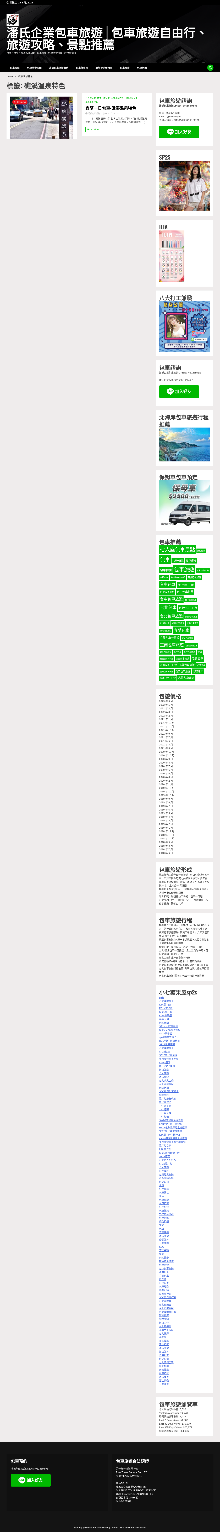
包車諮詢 (142, 67)
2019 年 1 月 (166, 827)
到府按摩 (164, 1373)
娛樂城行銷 (165, 1293)
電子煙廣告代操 (167, 1098)
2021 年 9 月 (166, 733)
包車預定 (125, 67)
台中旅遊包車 (190, 600)
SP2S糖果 (164, 1156)
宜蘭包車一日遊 (169, 637)
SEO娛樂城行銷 (167, 1297)
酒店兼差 (164, 1232)
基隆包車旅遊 (165, 631)
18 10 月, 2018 (111, 113)
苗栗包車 (201, 665)
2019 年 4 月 (166, 816)
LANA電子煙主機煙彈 (170, 1124)
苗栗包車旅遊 (183, 671)
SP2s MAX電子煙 (168, 1026)
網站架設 (164, 1095)
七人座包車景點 (177, 549)
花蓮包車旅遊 (187, 665)
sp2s (161, 997)
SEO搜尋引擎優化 (169, 1091)
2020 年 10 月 (166, 755)
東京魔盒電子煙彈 (168, 1058)
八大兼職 (164, 1073)
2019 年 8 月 (166, 802)
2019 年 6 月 (166, 809)
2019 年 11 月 (166, 791)
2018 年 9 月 (166, 842)
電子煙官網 (165, 1145)
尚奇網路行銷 (166, 1178)
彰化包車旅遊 (165, 652)
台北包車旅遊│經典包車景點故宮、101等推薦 (183, 965)
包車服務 (15, 67)
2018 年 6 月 (166, 853)
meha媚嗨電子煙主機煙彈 (173, 1138)
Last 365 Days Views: (171, 1427)
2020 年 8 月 (166, 762)
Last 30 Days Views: (170, 1423)
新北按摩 (164, 1366)
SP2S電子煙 (165, 1011)
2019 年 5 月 (166, 813)
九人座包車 (90, 98)
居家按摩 (164, 1369)
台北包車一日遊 (188, 608)
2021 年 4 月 (166, 744)
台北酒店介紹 (166, 1308)
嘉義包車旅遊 (192, 623)
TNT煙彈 (164, 1109)
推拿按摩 (164, 1171)
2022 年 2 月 (166, 715)
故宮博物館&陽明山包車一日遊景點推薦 (180, 961)
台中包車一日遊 (186, 584)
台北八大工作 (166, 1080)
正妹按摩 (164, 1340)
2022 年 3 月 (166, 712)
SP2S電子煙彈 (167, 1044)
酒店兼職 (164, 1069)
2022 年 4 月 (166, 708)
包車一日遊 (178, 560)
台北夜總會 (165, 1301)
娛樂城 (162, 1279)
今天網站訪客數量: (169, 1409)
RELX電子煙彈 (167, 1066)
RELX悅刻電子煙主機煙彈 (173, 1127)
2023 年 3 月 (166, 701)
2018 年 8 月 (166, 845)
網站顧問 (164, 1022)
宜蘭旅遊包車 (191, 646)
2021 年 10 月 (166, 730)
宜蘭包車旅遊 (172, 645)
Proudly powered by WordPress (91, 1527)
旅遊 (199, 652)
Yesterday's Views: (169, 1413)
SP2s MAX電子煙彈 (169, 1030)
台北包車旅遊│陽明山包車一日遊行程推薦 (181, 975)
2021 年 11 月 (166, 726)
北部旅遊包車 (131, 98)
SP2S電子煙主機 (168, 1055)
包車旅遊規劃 (34, 67)
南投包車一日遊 (178, 577)
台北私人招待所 (167, 1160)
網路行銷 (164, 1087)
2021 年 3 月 (166, 748)
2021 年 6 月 (166, 741)
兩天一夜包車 (103, 98)
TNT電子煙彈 (166, 1214)
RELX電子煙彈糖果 (169, 1040)
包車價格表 (82, 67)
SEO (161, 1225)
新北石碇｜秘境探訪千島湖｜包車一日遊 (180, 896)
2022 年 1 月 (166, 719)
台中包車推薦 (185, 591)
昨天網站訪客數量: (169, 1416)
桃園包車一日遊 (166, 659)
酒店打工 (164, 1355)
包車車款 (164, 1199)
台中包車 (167, 584)
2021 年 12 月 (166, 723)
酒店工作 (164, 1322)
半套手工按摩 (166, 1330)
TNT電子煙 (165, 1105)
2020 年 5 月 (166, 773)
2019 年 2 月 (166, 824)
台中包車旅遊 (171, 599)
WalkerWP (139, 1527)
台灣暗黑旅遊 (166, 1174)
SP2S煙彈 (164, 1051)
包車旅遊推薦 (202, 570)
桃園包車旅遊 (182, 658)
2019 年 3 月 (166, 820)
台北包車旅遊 (171, 616)
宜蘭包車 (182, 630)
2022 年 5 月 (166, 704)
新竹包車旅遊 (189, 652)
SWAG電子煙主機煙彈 (171, 1120)
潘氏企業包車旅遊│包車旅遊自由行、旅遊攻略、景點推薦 (107, 39)
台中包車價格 (167, 592)
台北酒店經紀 (166, 1084)
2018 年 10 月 (166, 838)
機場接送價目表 (104, 67)
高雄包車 (198, 671)
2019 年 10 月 (166, 795)
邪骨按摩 (164, 1315)
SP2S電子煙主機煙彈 (170, 1131)
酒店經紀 (164, 1077)
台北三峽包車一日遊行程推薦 (174, 957)
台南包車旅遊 (191, 616)
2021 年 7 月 (166, 737)
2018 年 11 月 (166, 835)
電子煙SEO (165, 1102)
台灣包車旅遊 (178, 623)
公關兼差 (164, 1239)
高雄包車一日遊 (168, 678)
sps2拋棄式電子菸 (169, 1037)
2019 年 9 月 (166, 798)
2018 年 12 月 (166, 831)
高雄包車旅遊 (186, 677)
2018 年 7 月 (166, 849)
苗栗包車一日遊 (166, 672)
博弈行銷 (164, 1290)
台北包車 (168, 607)
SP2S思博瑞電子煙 (169, 1152)
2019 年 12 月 (166, 788)
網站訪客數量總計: (169, 1431)
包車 (165, 559)
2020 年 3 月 (166, 777)
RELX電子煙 (166, 1008)
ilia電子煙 (164, 1019)
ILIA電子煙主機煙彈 (169, 1134)
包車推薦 (166, 570)
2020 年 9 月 (166, 759)
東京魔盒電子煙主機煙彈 (172, 1142)
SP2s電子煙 (165, 1033)
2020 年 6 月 (166, 769)
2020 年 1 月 (166, 784)
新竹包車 (177, 652)
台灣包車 (165, 623)
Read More (93, 129)
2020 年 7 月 (166, 766)
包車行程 (164, 1203)
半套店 (162, 1337)
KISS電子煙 (165, 1015)
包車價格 (191, 560)
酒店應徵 (164, 1236)
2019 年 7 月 (166, 806)
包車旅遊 (184, 569)
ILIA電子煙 (165, 1004)
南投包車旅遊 (194, 577)
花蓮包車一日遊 (168, 665)
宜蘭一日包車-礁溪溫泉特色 (110, 107)
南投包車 (164, 577)
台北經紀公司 (166, 1362)
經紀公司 (164, 1181)
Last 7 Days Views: (169, 1420)
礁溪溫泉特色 (91, 102)
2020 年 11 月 (166, 751)
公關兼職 (164, 1243)
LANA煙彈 (164, 1062)
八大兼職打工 (166, 1001)
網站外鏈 (164, 1257)
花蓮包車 (197, 658)
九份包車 (201, 551)
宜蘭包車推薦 (187, 638)
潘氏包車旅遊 (94, 113)
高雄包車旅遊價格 (58, 67)
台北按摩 (164, 1333)
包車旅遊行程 (117, 98)
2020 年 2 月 (166, 780)
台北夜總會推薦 (167, 1311)
